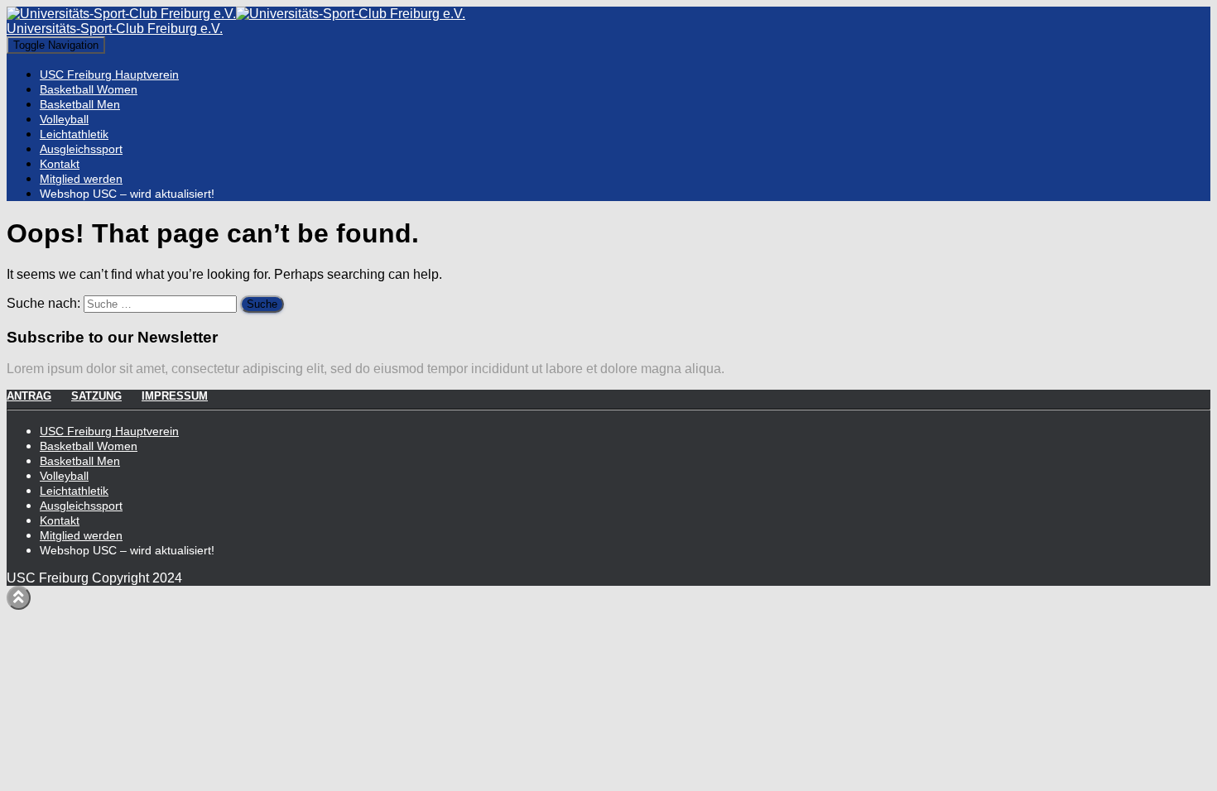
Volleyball (64, 119)
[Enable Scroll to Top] (19, 598)
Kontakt (59, 163)
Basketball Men (80, 104)
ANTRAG (29, 396)
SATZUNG (96, 396)
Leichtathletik (74, 134)
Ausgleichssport (81, 149)
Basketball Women (88, 89)
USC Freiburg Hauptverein (109, 74)
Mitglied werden (81, 178)
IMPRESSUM (175, 396)
